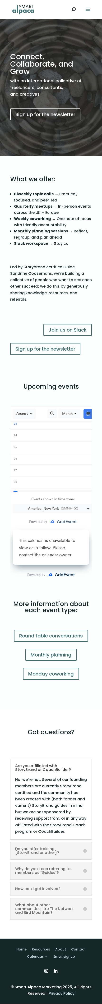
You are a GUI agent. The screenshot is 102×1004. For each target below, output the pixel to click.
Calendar (35, 957)
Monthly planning (51, 654)
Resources (41, 950)
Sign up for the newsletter (45, 114)
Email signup (64, 957)
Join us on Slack (68, 330)
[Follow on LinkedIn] (56, 971)
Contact (78, 950)
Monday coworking (51, 674)
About (60, 950)
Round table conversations (51, 635)
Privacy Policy (61, 993)
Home (21, 950)
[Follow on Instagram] (46, 971)
